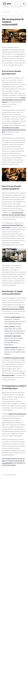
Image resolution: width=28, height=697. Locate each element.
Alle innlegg (6, 12)
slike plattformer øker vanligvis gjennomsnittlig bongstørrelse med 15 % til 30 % (14, 130)
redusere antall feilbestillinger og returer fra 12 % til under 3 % (14, 100)
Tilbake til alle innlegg (9, 474)
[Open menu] (24, 4)
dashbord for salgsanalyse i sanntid (14, 358)
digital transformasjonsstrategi (17, 414)
